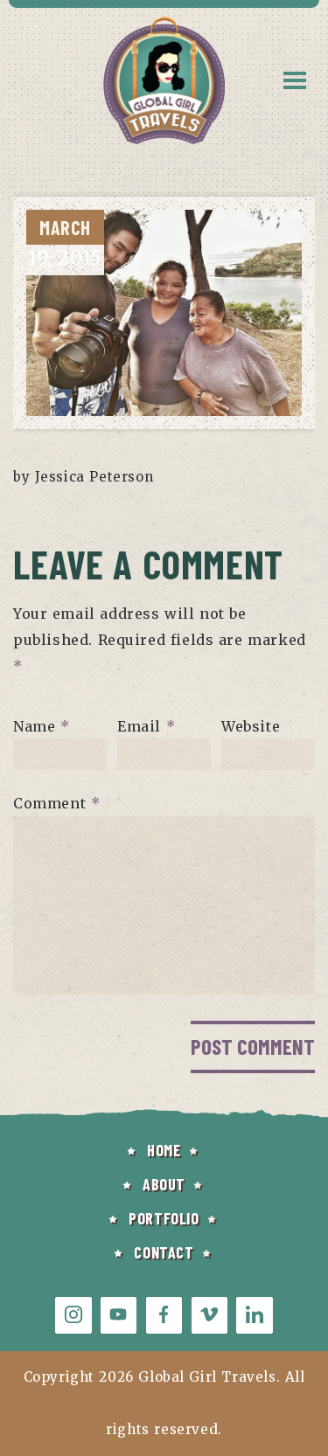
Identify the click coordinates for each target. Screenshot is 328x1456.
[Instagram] (73, 1315)
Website (250, 725)
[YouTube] (118, 1315)
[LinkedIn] (254, 1315)
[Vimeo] (209, 1315)
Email (146, 725)
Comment (56, 803)
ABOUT (164, 1184)
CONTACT (163, 1252)
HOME (163, 1150)
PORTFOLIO (164, 1218)
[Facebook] (164, 1315)
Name (41, 725)
